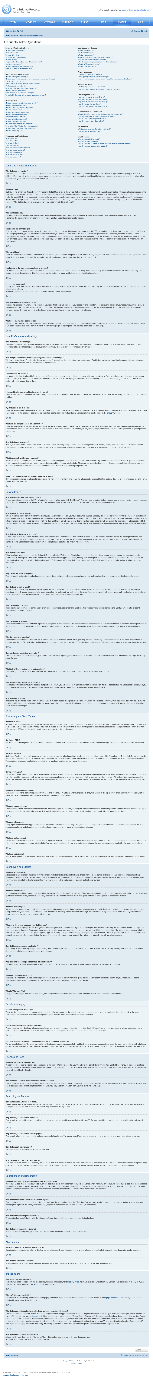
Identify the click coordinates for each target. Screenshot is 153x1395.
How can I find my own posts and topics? (93, 106)
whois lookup (32, 1316)
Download (49, 21)
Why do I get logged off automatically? (19, 66)
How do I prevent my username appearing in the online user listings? (30, 79)
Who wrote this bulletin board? (89, 139)
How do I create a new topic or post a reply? (22, 103)
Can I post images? (13, 145)
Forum (122, 21)
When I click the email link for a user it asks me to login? (26, 95)
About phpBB (39, 1284)
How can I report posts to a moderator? (20, 124)
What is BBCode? (12, 138)
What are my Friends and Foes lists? (91, 87)
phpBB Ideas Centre (114, 1298)
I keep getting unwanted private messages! (93, 77)
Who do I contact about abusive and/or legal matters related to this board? (104, 144)
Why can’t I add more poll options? (18, 112)
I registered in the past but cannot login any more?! (24, 62)
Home (12, 21)
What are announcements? (15, 150)
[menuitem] (20, 31)
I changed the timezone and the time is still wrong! (23, 83)
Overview (31, 21)
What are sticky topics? (14, 152)
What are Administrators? (87, 50)
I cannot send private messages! (90, 74)
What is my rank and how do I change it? (20, 93)
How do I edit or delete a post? (16, 105)
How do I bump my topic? (15, 130)
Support (85, 21)
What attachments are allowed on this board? (94, 129)
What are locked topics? (14, 154)
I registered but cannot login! (16, 57)
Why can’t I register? (13, 55)
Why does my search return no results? (92, 99)
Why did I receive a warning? (16, 121)
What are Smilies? (12, 143)
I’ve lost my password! (14, 64)
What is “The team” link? (87, 66)
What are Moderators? (86, 52)
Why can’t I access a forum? (16, 117)
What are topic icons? (13, 157)
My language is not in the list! (16, 86)
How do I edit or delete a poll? (16, 114)
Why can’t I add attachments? (16, 119)
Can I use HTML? (12, 141)
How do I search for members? (89, 104)
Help (104, 21)
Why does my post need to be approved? (20, 128)
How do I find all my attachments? (90, 131)
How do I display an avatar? (16, 90)
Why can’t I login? (12, 59)
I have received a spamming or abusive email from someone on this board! (105, 79)
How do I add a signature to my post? (19, 107)
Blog (140, 21)
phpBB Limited (73, 1282)
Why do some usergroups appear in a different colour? (97, 62)
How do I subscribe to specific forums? (92, 119)
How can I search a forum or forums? (91, 97)
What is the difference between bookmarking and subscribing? (100, 114)
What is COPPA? (12, 52)
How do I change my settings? (16, 77)
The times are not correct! (15, 81)
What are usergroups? (86, 55)
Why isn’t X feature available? (88, 141)
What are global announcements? (18, 148)
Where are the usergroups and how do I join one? (96, 57)
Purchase (67, 21)
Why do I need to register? (15, 50)
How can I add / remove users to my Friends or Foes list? (99, 89)
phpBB (109, 413)
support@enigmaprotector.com (136, 10)
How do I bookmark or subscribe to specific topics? (96, 116)
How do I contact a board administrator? (92, 146)
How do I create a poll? (14, 110)
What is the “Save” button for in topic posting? (22, 126)
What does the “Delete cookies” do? (19, 69)
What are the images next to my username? (21, 88)
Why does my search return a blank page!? (93, 101)
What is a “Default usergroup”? (89, 64)
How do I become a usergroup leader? (92, 59)
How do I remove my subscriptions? (91, 121)
